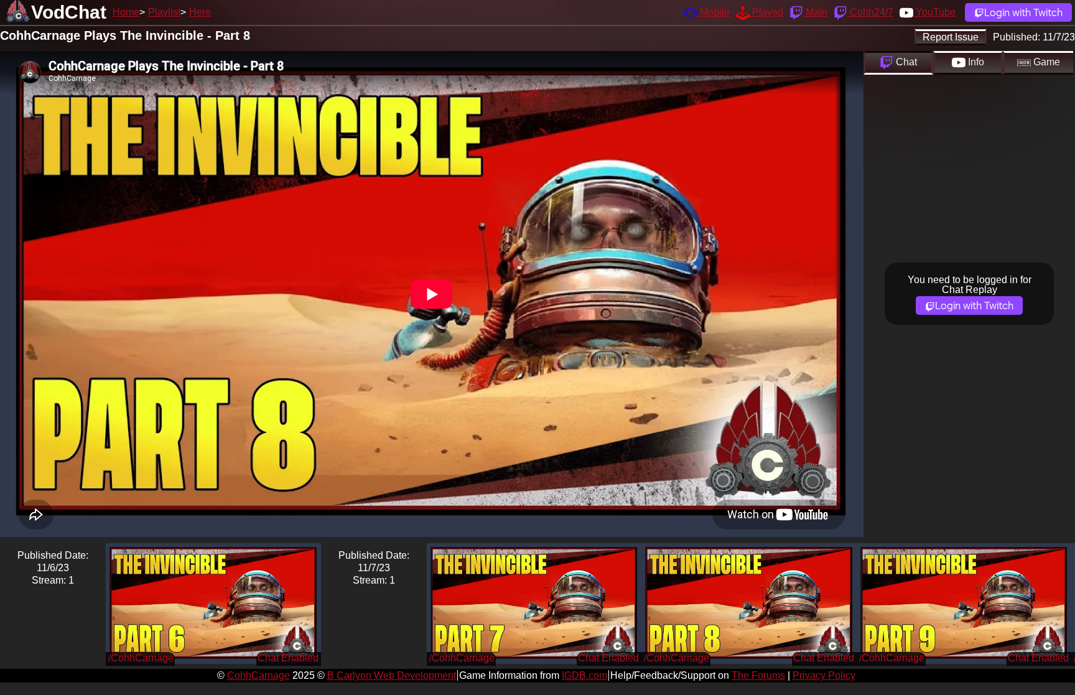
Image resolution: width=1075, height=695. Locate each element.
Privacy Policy (824, 675)
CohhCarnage (258, 675)
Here (200, 12)
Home (126, 12)
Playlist (164, 12)
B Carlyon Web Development (391, 675)
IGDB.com (584, 675)
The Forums (758, 675)
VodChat (68, 12)
